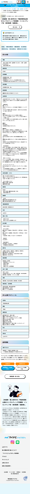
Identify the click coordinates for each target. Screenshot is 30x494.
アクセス (4, 456)
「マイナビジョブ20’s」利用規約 (10, 453)
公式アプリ (5, 447)
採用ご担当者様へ (6, 466)
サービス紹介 (12, 472)
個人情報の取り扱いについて (9, 450)
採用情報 (24, 472)
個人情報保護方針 (15, 473)
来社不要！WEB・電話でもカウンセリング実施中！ (15, 5)
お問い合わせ (5, 463)
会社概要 (6, 472)
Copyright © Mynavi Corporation (12, 480)
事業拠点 (18, 472)
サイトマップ (5, 459)
